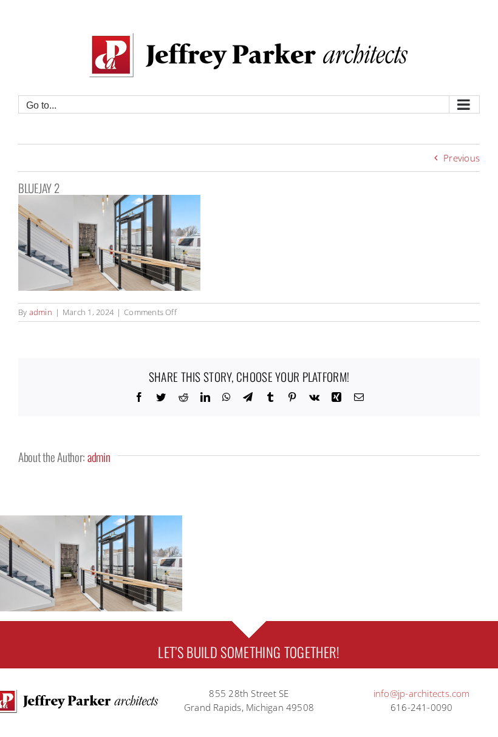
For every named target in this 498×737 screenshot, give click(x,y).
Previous (461, 158)
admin (40, 312)
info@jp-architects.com (422, 693)
